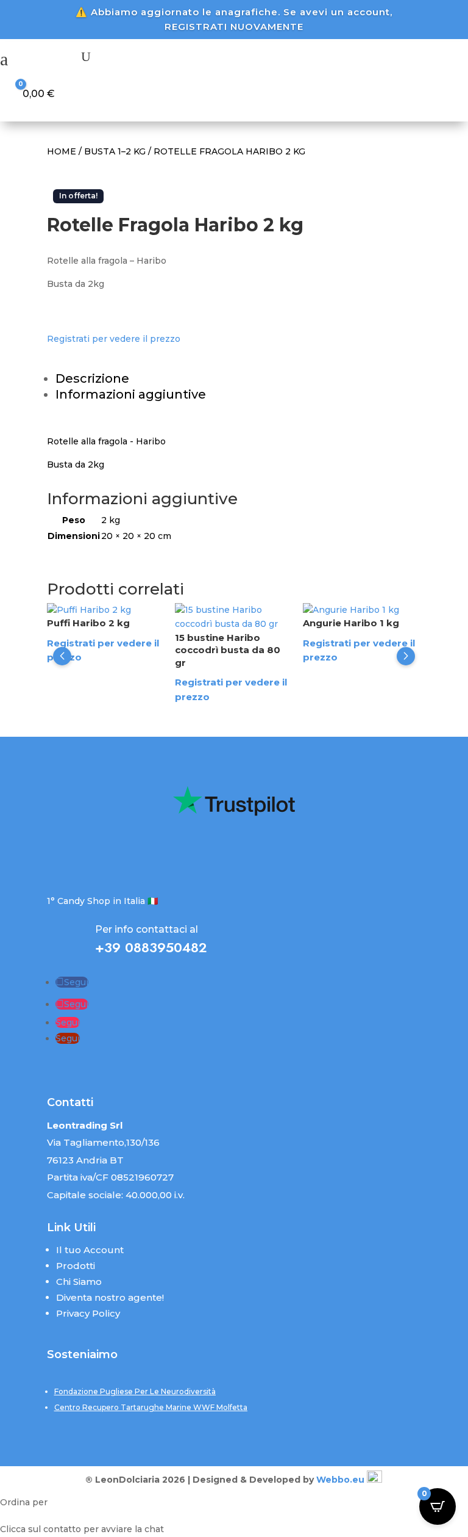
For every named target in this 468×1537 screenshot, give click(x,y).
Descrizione (92, 378)
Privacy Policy (88, 1313)
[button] (62, 656)
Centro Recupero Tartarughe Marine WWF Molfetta (150, 1407)
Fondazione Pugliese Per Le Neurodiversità (135, 1391)
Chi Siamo (79, 1281)
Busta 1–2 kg (115, 151)
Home (61, 151)
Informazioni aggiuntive (130, 394)
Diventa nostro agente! (110, 1297)
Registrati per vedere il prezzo (113, 338)
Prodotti (75, 1265)
